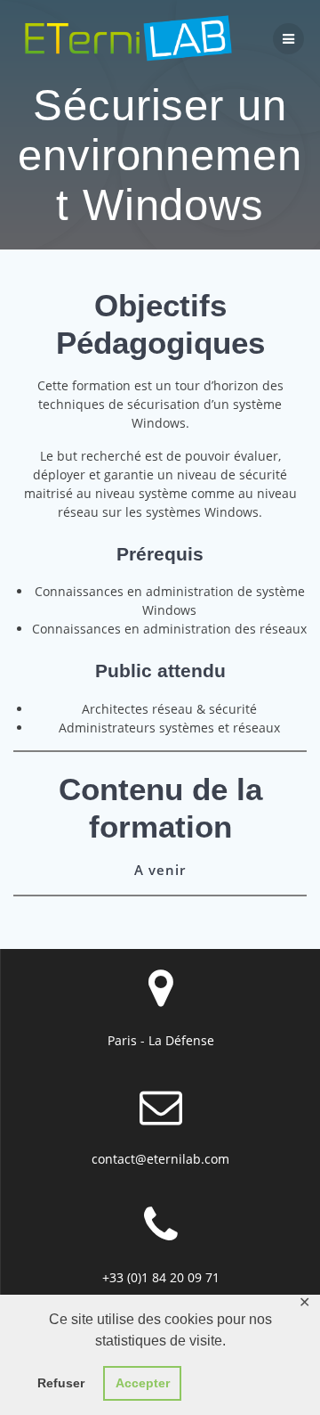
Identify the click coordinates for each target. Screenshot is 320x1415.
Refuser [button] (60, 1383)
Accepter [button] (143, 1383)
